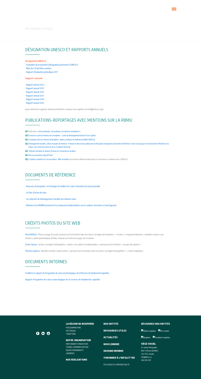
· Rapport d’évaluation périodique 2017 (41, 72)
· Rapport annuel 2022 (34, 92)
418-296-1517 (146, 360)
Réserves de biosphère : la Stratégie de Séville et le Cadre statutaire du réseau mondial (63, 186)
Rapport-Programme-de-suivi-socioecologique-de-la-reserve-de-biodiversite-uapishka (62, 279)
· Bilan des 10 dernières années (38, 68)
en (167, 9)
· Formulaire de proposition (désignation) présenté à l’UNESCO (51, 64)
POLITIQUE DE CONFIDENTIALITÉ (116, 364)
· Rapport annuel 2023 (34, 88)
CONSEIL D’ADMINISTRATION (77, 347)
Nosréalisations (119, 8)
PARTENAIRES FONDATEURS (77, 344)
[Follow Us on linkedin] (43, 333)
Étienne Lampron (32, 251)
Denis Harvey (31, 244)
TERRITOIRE (71, 334)
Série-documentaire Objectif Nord (40, 155)
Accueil (155, 38)
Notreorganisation (90, 8)
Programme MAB (73, 327)
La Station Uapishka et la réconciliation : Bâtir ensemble (48, 159)
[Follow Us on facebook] (37, 333)
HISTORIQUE (71, 331)
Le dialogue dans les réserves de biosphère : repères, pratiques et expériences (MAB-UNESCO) (61, 139)
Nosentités (104, 8)
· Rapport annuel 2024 (34, 84)
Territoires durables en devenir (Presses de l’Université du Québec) (52, 151)
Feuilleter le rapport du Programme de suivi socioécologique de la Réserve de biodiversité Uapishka (67, 273)
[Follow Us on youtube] (48, 333)
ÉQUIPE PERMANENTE (75, 350)
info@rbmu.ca (146, 357)
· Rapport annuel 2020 (34, 99)
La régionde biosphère (72, 8)
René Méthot (31, 234)
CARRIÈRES (70, 353)
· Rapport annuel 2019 (34, 103)
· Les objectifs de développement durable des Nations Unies (50, 199)
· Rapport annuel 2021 (34, 95)
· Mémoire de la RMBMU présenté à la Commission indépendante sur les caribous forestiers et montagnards (70, 205)
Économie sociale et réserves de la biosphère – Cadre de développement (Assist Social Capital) (62, 135)
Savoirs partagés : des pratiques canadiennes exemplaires (59, 131)
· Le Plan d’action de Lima (36, 192)
